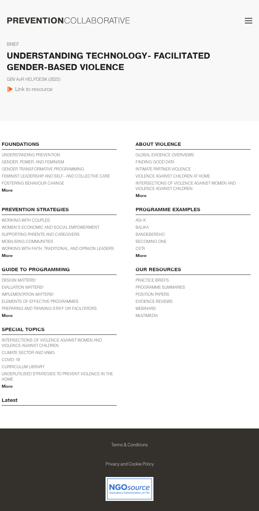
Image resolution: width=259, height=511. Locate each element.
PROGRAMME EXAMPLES (168, 209)
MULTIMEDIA (147, 315)
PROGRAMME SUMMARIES (160, 287)
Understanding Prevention (31, 154)
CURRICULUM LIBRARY (23, 366)
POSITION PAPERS (152, 294)
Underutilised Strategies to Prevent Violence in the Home (57, 376)
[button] (248, 20)
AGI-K (141, 220)
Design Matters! (19, 280)
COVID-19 (11, 359)
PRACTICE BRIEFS (152, 280)
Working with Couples (26, 220)
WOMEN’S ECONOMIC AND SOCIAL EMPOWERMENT (50, 227)
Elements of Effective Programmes (40, 301)
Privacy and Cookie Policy (130, 464)
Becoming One (151, 241)
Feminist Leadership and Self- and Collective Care (56, 176)
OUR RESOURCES (158, 269)
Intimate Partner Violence (163, 168)
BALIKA (142, 227)
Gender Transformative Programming (43, 168)
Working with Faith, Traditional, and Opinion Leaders (58, 248)
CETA (140, 248)
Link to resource (34, 89)
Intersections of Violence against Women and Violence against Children (186, 186)
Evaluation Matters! (23, 287)
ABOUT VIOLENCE (158, 144)
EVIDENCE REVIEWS (154, 301)
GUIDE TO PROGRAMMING (36, 269)
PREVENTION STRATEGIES (35, 209)
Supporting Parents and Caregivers (41, 234)
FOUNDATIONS (20, 144)
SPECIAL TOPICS (23, 329)
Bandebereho (150, 234)
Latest (10, 400)
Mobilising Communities (27, 241)
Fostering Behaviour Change (33, 183)
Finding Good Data (155, 161)
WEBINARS (146, 308)
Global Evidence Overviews (165, 154)
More (7, 190)
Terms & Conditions (129, 444)
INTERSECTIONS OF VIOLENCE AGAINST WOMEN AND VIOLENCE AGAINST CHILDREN (52, 343)
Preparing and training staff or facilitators (49, 308)
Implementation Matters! (28, 294)
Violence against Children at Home (173, 176)
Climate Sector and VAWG (28, 352)
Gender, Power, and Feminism (33, 161)
